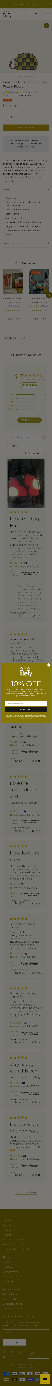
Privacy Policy (28, 718)
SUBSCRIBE (26, 710)
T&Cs (21, 718)
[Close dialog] (48, 665)
